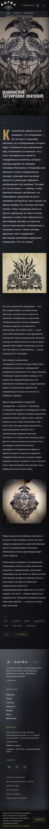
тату (6, 621)
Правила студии (12, 786)
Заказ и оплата (12, 790)
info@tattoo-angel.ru (13, 745)
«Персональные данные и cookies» (16, 826)
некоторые (31, 626)
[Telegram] (9, 767)
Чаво (8, 714)
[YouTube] (25, 767)
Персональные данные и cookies (20, 782)
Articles (17, 13)
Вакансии (11, 718)
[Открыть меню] (37, 5)
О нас (9, 698)
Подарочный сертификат (16, 798)
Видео (9, 710)
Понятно (39, 819)
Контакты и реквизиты (15, 777)
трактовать (17, 626)
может (27, 621)
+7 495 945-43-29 (27, 5)
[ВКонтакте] (17, 767)
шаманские (39, 621)
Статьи (10, 702)
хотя (6, 626)
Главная (10, 694)
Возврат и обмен (13, 794)
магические (28, 13)
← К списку (20, 634)
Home (8, 13)
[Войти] (44, 5)
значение (16, 621)
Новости (10, 706)
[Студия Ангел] (8, 5)
